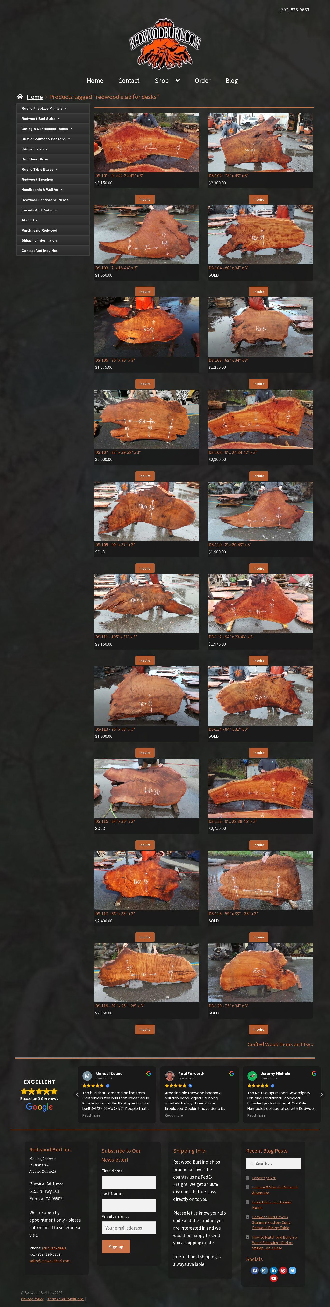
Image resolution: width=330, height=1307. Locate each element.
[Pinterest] (283, 1270)
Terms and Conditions (65, 1298)
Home (95, 80)
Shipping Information (39, 240)
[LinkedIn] (274, 1270)
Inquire (145, 199)
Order (202, 80)
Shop (162, 80)
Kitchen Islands (35, 149)
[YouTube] (274, 1278)
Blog (232, 80)
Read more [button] (91, 1115)
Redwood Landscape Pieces (45, 200)
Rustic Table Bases (37, 169)
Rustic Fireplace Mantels (42, 108)
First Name (112, 1171)
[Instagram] (264, 1270)
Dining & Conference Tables (45, 129)
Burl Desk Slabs (35, 159)
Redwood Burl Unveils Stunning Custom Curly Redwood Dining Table (271, 1222)
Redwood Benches (37, 179)
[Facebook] (255, 1270)
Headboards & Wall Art (40, 190)
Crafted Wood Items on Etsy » (281, 1044)
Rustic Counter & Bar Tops (44, 139)
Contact (129, 80)
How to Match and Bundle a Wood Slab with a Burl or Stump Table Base (274, 1242)
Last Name (111, 1193)
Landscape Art (264, 1177)
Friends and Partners (39, 210)
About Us (29, 220)
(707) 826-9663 (294, 10)
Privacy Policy (32, 1298)
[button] (321, 1094)
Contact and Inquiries (40, 251)
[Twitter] (292, 1270)
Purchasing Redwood (39, 230)
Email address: (115, 1216)
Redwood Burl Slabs (38, 118)
